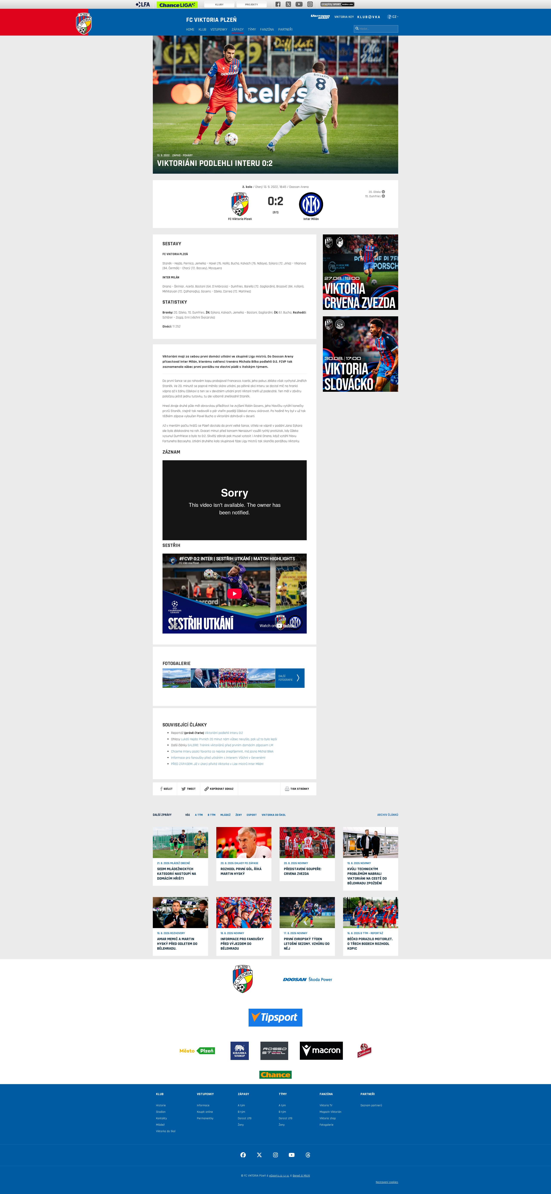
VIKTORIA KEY (344, 17)
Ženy (241, 1125)
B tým (241, 1112)
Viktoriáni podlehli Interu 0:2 (223, 733)
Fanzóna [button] (267, 29)
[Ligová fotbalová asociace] (143, 6)
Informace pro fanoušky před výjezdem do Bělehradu (242, 943)
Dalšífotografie (286, 678)
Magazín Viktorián (330, 1112)
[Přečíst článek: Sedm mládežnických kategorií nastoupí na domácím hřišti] (180, 842)
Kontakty (161, 1118)
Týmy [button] (252, 29)
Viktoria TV (326, 1105)
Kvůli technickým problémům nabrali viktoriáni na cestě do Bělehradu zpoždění (367, 876)
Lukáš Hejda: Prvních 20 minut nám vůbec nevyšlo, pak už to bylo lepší (228, 739)
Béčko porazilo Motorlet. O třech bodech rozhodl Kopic (370, 943)
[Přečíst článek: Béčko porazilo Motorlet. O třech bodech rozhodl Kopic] (370, 912)
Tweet (191, 789)
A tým (241, 1105)
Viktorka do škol (165, 1131)
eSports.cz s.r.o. (279, 1176)
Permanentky (205, 1118)
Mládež (160, 1125)
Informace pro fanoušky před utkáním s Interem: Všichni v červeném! (218, 757)
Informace (203, 1105)
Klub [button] (202, 29)
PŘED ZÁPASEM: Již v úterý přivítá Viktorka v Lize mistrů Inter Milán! (217, 764)
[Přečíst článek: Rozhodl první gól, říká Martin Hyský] (244, 842)
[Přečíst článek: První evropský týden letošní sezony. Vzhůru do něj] (307, 913)
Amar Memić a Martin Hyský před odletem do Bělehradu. (177, 943)
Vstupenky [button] (218, 29)
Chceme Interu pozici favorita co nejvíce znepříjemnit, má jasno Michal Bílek (222, 751)
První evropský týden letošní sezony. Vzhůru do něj (307, 943)
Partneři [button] (285, 29)
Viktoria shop (328, 1118)
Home (190, 29)
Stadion (161, 1112)
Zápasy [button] (238, 29)
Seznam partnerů (371, 1105)
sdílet (168, 789)
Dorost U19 (244, 1118)
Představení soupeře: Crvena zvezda (302, 871)
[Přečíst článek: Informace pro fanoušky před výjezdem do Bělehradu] (244, 913)
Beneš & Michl (301, 1176)
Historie (161, 1105)
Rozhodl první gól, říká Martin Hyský (241, 871)
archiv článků (387, 815)
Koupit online (205, 1112)
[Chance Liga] (177, 6)
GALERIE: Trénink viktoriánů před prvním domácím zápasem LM (230, 745)
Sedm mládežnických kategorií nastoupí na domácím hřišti (176, 873)
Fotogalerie (326, 1125)
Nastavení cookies (387, 1182)
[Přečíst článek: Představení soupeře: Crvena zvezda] (307, 842)
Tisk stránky (299, 789)
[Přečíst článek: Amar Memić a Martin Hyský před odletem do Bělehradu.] (180, 913)
